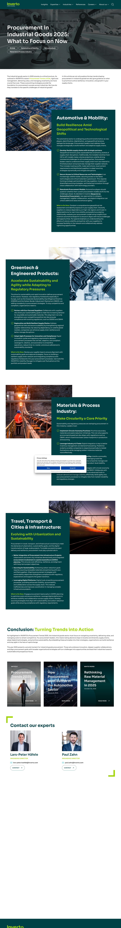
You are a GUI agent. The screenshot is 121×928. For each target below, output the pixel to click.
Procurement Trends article (39, 78)
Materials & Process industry (21, 52)
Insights (44, 4)
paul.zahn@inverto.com (74, 763)
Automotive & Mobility (29, 48)
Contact (15, 768)
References (80, 4)
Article (12, 48)
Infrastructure (50, 48)
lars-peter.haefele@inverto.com (25, 763)
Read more (29, 701)
